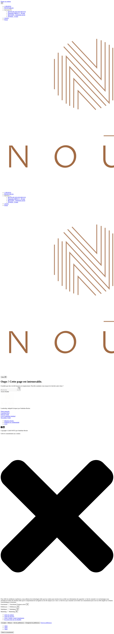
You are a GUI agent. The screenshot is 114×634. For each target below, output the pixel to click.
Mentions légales (9, 421)
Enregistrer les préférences (33, 623)
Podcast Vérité (5, 414)
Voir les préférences (19, 623)
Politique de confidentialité (11, 422)
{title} (6, 626)
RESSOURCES (9, 194)
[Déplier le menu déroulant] (10, 196)
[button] (57, 516)
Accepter (3, 623)
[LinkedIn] (4, 427)
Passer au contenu (6, 1)
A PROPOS (7, 192)
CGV (5, 424)
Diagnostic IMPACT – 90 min (16, 199)
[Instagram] (2, 427)
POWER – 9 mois (13, 202)
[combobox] (9, 390)
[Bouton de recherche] (19, 389)
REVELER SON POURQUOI (17, 197)
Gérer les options (9, 615)
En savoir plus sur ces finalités (12, 619)
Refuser (10, 623)
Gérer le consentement (7, 632)
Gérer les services (9, 616)
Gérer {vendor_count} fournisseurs (14, 618)
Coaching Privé (5, 413)
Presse (6, 205)
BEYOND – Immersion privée (16, 200)
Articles (6, 204)
